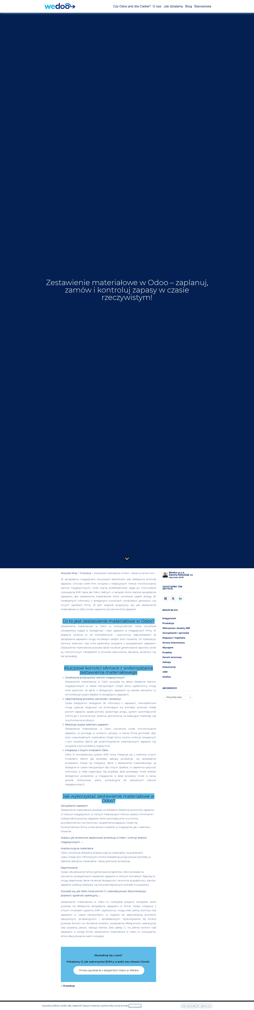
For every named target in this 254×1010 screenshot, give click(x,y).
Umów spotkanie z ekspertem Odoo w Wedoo (109, 970)
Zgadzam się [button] (205, 1006)
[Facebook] (165, 598)
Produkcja (85, 573)
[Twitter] (173, 598)
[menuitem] (132, 6)
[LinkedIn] (180, 598)
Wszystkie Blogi (69, 573)
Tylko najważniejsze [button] (189, 1006)
